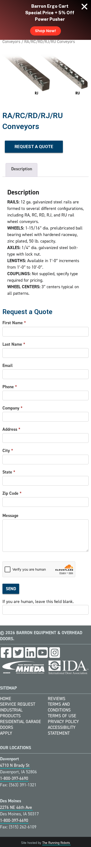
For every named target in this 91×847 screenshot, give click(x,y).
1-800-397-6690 (14, 778)
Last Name (13, 344)
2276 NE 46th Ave (16, 807)
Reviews (56, 699)
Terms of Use (62, 716)
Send (11, 589)
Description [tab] (21, 169)
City (7, 450)
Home (5, 699)
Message (10, 515)
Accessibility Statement (61, 730)
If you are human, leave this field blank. (38, 601)
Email (7, 365)
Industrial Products (11, 713)
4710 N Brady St (15, 765)
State (8, 472)
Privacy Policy (63, 722)
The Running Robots (56, 842)
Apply (6, 733)
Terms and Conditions (59, 707)
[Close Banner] (84, 6)
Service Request (17, 704)
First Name (14, 323)
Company (12, 408)
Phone (9, 387)
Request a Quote (34, 146)
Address (11, 429)
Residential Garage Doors (20, 724)
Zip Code (12, 493)
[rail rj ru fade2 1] (45, 74)
